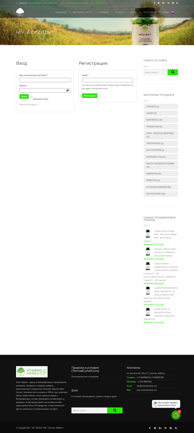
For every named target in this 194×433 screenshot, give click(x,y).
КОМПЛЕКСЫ (152, 120)
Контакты (150, 12)
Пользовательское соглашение (84, 377)
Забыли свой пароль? (28, 104)
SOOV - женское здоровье (160, 133)
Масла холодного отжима (160, 163)
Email (91, 75)
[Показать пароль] (67, 90)
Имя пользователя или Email (39, 75)
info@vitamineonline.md (147, 386)
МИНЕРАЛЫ (151, 174)
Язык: (167, 12)
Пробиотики (152, 127)
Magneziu (151, 106)
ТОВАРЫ (104, 12)
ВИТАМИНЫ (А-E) (154, 157)
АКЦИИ (120, 12)
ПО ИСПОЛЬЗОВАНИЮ (156, 187)
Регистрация (89, 96)
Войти (24, 97)
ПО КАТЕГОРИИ (153, 194)
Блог (134, 12)
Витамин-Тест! (82, 12)
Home (158, 32)
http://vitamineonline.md (147, 390)
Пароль (29, 85)
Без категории (153, 150)
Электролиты (153, 143)
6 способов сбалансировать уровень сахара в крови (93, 396)
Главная (61, 12)
